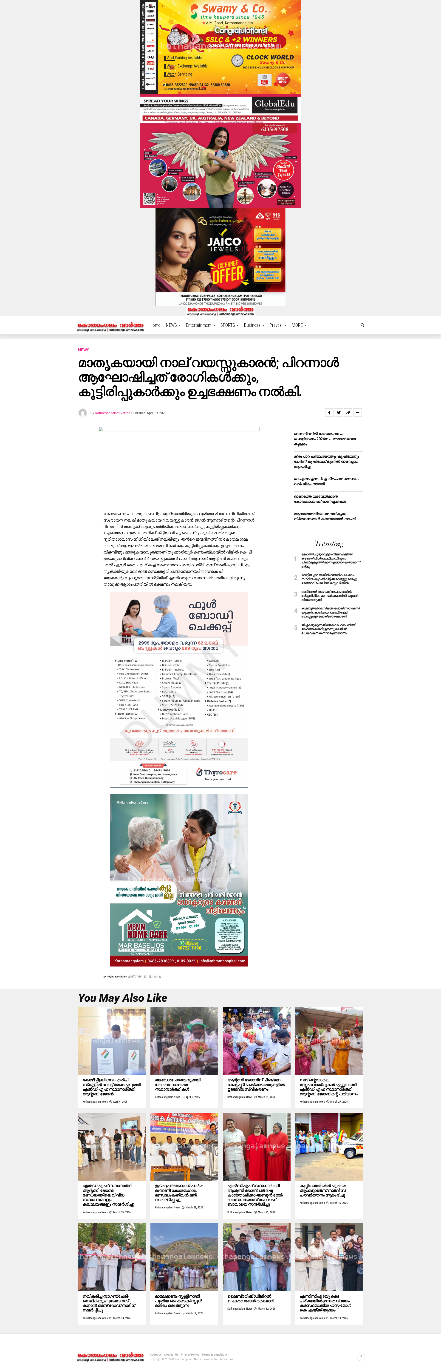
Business (252, 325)
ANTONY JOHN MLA (144, 977)
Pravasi (276, 325)
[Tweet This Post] (339, 412)
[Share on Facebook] (329, 412)
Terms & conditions (214, 1354)
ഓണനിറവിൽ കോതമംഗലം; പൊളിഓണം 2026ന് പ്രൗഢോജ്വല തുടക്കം (325, 439)
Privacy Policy (190, 1354)
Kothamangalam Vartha (112, 413)
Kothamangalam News (95, 1101)
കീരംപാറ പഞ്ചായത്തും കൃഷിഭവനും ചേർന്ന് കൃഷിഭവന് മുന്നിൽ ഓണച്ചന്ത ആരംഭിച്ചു (326, 461)
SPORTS (227, 325)
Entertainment (199, 325)
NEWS (171, 325)
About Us (156, 1354)
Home (155, 325)
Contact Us (171, 1354)
